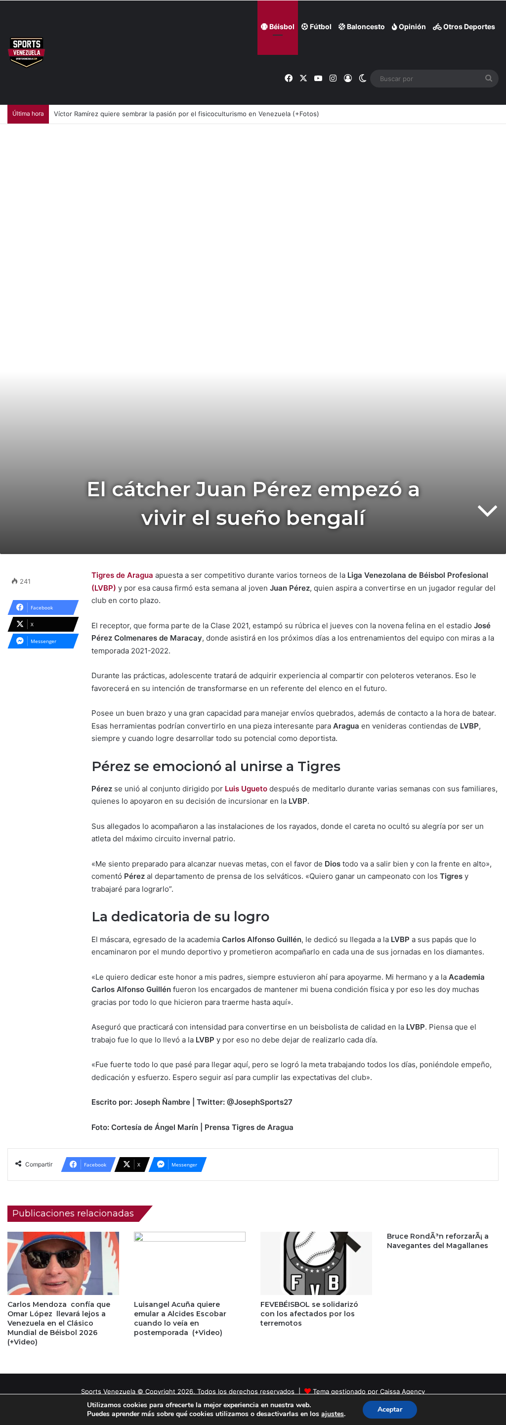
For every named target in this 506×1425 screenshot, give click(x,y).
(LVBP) (103, 588)
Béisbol (281, 26)
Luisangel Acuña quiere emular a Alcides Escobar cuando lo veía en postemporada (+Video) (180, 1318)
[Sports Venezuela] (26, 53)
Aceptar (390, 1409)
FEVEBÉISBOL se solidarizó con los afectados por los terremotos (309, 1314)
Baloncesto (365, 26)
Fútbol (320, 26)
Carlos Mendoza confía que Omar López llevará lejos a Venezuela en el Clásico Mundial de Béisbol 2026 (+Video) (58, 1323)
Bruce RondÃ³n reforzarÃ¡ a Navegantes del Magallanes (438, 1241)
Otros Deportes (468, 26)
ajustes (332, 1414)
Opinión (411, 26)
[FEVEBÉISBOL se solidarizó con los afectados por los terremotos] (316, 1263)
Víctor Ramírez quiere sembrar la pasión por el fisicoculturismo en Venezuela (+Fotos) (186, 114)
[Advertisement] (253, 198)
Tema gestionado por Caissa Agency (369, 1391)
